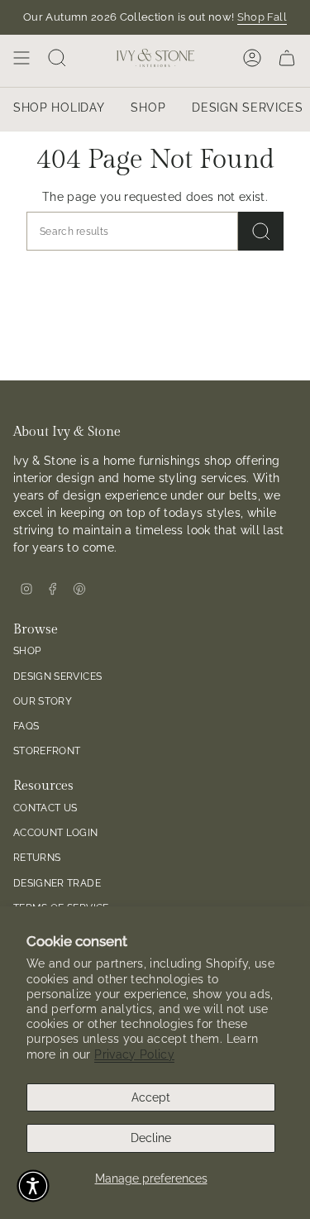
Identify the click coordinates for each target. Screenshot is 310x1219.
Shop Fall (262, 17)
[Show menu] (21, 58)
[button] (33, 1185)
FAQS (26, 725)
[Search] (261, 231)
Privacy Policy (134, 1054)
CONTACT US (45, 807)
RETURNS (36, 857)
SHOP (27, 650)
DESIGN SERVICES (57, 676)
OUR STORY (42, 701)
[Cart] (286, 58)
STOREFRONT (47, 750)
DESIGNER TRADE (57, 883)
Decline (151, 1138)
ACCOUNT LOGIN (55, 832)
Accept (150, 1097)
